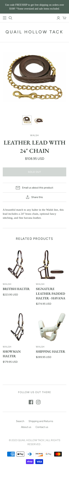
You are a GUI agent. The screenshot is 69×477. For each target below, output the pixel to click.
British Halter (16, 289)
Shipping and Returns (41, 421)
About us (26, 427)
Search (20, 421)
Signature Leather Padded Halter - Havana (50, 293)
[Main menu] (4, 18)
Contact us (42, 427)
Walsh (7, 284)
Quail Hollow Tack (34, 31)
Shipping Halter (50, 351)
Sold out (34, 172)
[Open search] (10, 18)
